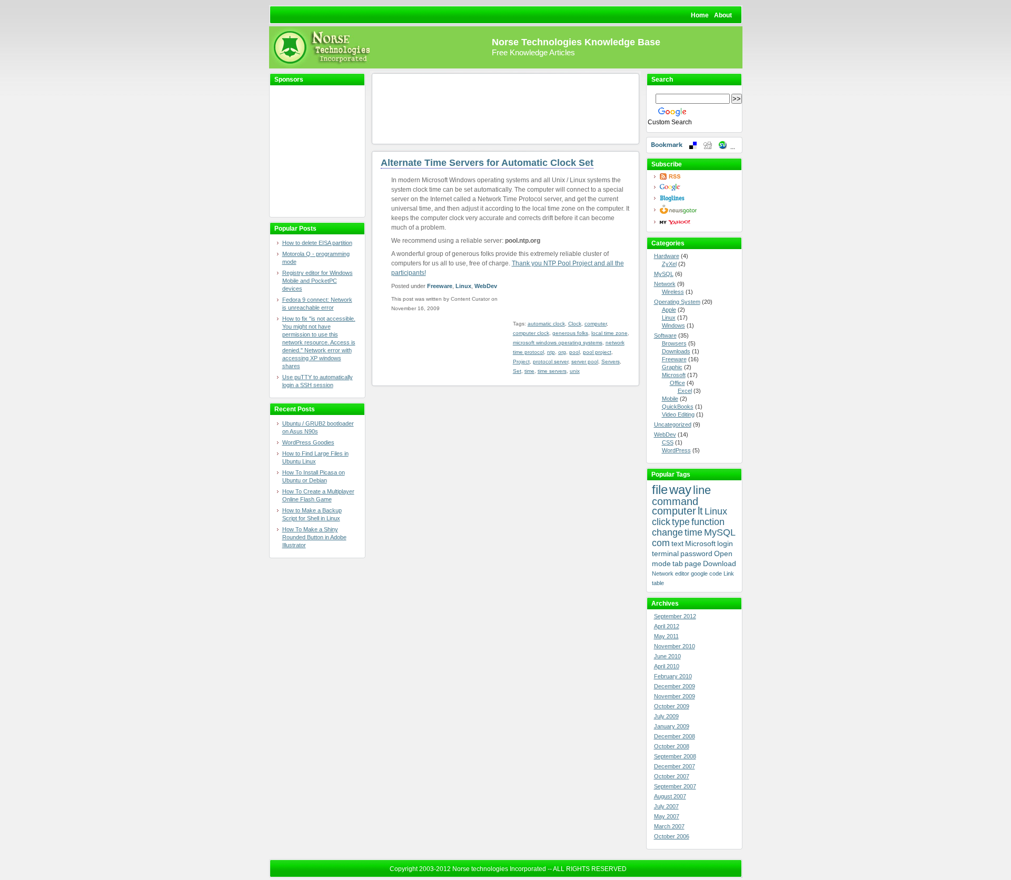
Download (719, 563)
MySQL (663, 274)
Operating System (677, 302)
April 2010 (666, 666)
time (529, 371)
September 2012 (675, 616)
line (702, 490)
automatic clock (546, 324)
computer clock (531, 333)
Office (677, 383)
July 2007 (666, 806)
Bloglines (697, 198)
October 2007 (671, 776)
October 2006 (671, 836)
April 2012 (666, 626)
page (693, 563)
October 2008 (671, 746)
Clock (574, 324)
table (658, 583)
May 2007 (666, 816)
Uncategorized (672, 424)
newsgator (697, 209)
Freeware (439, 286)
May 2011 (666, 636)
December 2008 (674, 736)
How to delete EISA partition (317, 243)
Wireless (673, 292)
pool (574, 352)
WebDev (485, 286)
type (681, 522)
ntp (551, 352)
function (708, 522)
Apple (669, 309)
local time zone (609, 333)
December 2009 (674, 686)
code (715, 573)
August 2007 (670, 796)
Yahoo (697, 222)
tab (677, 563)
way (680, 489)
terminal (665, 553)
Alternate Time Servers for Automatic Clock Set (487, 162)
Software (665, 335)
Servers (610, 361)
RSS (697, 176)
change (667, 532)
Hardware (666, 256)
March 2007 (669, 826)
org (562, 352)
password (696, 553)
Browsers (674, 343)
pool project (597, 352)
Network (665, 284)
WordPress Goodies (308, 442)
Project (521, 361)
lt (700, 511)
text (677, 543)
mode (661, 563)
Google (697, 187)
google (699, 573)
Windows (673, 325)
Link (728, 573)
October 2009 (671, 706)
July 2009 (666, 716)
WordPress (676, 450)
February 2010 (673, 676)
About (723, 15)
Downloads (676, 351)
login (725, 543)
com (661, 543)
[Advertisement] (311, 151)
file (660, 489)
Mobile (670, 398)
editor (682, 573)
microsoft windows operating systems (557, 342)
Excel (685, 391)
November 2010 (674, 646)
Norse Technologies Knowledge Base (576, 42)
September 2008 (675, 756)
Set (517, 371)
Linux (463, 286)
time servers (552, 371)
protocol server (550, 361)
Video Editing (678, 414)
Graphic (672, 367)
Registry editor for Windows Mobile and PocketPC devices (317, 281)
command (675, 501)
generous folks (570, 333)
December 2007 (674, 766)
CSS (667, 442)
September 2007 (675, 786)
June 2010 (667, 656)
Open (723, 553)
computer (595, 324)
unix (575, 371)
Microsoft (674, 375)
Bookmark (694, 145)
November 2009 (674, 696)
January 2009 (671, 726)
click (661, 522)
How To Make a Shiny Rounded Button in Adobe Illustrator (314, 537)
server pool (584, 361)
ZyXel (669, 264)
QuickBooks (677, 406)
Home (700, 15)
